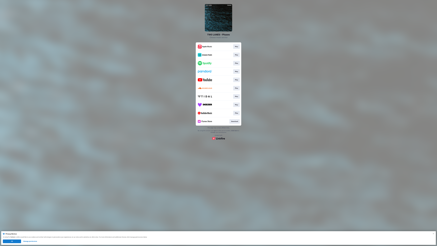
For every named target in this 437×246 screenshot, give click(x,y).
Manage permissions (30, 241)
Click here (234, 130)
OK (12, 241)
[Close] (433, 233)
